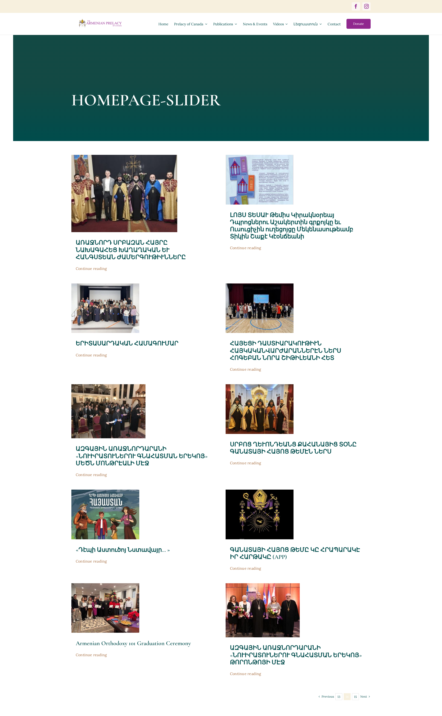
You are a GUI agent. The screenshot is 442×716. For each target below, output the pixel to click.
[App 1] (260, 491)
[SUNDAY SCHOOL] (260, 157)
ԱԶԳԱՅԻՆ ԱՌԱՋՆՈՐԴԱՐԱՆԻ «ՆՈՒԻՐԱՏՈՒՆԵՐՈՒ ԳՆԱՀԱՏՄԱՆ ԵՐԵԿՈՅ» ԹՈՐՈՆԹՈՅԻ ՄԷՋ (296, 655)
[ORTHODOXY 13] (105, 585)
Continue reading (91, 268)
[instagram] (366, 6)
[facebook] (356, 6)
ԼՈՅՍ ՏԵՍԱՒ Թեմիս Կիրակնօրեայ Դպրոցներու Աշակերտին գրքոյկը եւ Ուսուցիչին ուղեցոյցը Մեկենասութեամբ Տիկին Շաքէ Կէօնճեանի (291, 225)
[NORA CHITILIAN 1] (260, 285)
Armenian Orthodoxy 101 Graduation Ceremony (133, 643)
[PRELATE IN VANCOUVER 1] (124, 157)
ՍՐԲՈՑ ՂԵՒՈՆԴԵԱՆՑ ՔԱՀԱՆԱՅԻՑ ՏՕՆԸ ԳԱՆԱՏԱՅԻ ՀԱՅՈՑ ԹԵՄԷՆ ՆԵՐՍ (293, 448)
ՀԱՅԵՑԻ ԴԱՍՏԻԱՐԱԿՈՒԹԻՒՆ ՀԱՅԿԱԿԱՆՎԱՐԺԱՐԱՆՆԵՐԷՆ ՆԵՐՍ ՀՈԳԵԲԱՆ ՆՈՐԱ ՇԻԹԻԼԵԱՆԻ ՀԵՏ (285, 350)
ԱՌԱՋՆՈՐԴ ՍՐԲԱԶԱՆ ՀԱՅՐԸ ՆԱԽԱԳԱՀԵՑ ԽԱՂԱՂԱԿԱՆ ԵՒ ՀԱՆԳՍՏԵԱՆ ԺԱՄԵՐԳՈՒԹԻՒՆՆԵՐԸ (131, 249)
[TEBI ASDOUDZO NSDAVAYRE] (105, 491)
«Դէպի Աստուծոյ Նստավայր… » (123, 549)
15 (355, 697)
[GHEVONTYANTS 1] (260, 386)
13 (338, 697)
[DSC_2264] (263, 585)
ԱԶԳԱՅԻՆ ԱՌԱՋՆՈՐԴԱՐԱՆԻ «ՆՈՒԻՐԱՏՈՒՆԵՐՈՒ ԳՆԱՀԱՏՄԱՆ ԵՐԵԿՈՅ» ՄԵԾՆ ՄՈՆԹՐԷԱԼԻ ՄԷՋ (142, 456)
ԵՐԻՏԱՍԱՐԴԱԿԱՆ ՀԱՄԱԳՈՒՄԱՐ (127, 343)
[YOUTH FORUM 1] (105, 285)
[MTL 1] (108, 386)
